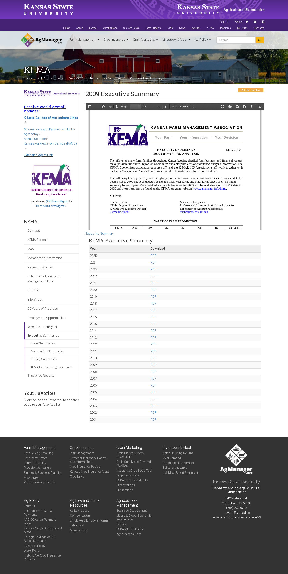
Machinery (31, 477)
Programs (225, 28)
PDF (153, 256)
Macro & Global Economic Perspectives (134, 517)
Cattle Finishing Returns (178, 453)
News (182, 28)
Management (78, 530)
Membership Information (45, 258)
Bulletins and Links (175, 467)
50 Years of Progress (43, 308)
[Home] (41, 40)
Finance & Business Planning (43, 472)
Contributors (110, 28)
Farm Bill (29, 506)
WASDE (196, 28)
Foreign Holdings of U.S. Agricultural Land (40, 538)
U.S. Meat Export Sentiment (180, 472)
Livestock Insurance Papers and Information (88, 459)
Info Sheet (35, 299)
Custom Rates (131, 28)
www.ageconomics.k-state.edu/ (237, 517)
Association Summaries (47, 351)
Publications (124, 490)
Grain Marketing (144, 39)
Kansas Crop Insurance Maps (90, 471)
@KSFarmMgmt (58, 201)
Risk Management (82, 453)
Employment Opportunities (46, 318)
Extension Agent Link (38, 155)
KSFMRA (242, 28)
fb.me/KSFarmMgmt (51, 206)
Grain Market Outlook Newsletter (130, 455)
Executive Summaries (43, 335)
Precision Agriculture (37, 467)
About (79, 28)
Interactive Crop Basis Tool (134, 470)
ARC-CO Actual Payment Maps (40, 521)
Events (93, 28)
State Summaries (42, 343)
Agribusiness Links (128, 534)
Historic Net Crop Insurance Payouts (42, 557)
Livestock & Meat (175, 39)
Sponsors (259, 28)
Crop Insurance (115, 39)
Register (238, 21)
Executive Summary (100, 233)
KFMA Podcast (38, 240)
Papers (121, 524)
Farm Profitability (35, 462)
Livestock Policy (34, 545)
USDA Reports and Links (132, 480)
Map (31, 249)
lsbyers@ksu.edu (236, 513)
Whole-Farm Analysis (65, 78)
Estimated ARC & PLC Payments (38, 512)
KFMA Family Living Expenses (51, 367)
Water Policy (32, 550)
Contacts (34, 231)
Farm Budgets (153, 28)
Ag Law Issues (79, 510)
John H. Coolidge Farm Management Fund (44, 278)
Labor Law (77, 525)
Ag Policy (202, 39)
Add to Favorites (251, 90)
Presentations (125, 485)
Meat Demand (172, 458)
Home (66, 28)
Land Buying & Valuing (38, 453)
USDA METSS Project (130, 529)
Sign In (224, 21)
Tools (170, 28)
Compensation (80, 515)
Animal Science (36, 139)
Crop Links (77, 476)
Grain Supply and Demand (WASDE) (133, 463)
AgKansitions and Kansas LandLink (49, 129)
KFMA (210, 28)
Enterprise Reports (41, 375)
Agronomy (32, 134)
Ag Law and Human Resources (85, 502)
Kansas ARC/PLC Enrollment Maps (43, 530)
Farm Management (83, 39)
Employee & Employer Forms (89, 520)
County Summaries (43, 359)
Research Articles (40, 267)
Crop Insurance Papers (85, 466)
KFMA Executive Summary (103, 78)
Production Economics (39, 482)
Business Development (131, 510)
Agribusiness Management (127, 502)
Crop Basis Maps (127, 475)
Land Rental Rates (35, 458)
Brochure (34, 290)
